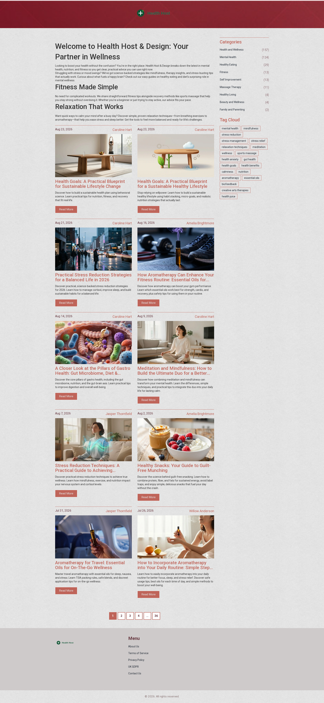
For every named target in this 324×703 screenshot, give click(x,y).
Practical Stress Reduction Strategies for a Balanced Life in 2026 (93, 277)
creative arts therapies (235, 190)
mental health (230, 128)
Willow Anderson (201, 511)
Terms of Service (138, 653)
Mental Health (228, 57)
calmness (227, 171)
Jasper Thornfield (119, 414)
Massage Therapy (230, 87)
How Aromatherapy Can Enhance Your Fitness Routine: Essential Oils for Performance (175, 277)
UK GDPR (133, 666)
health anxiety (230, 159)
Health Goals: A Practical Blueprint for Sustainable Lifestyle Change (90, 184)
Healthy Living (228, 94)
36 (156, 616)
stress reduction (231, 134)
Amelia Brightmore (200, 223)
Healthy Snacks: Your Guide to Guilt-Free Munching (174, 468)
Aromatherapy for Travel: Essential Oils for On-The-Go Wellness (90, 565)
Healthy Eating (228, 64)
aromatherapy (230, 177)
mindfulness (251, 128)
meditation (259, 147)
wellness (227, 153)
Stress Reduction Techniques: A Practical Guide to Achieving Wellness (87, 468)
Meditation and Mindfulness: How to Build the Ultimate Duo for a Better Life (174, 371)
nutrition (243, 171)
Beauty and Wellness (232, 102)
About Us (133, 646)
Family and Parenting (232, 109)
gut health (250, 159)
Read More (66, 209)
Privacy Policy (136, 659)
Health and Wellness (232, 49)
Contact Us (134, 673)
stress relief (258, 140)
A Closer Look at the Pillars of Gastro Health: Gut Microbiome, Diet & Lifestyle (92, 371)
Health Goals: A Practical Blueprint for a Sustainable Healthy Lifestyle (172, 184)
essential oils (251, 177)
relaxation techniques (234, 147)
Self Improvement (230, 79)
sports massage (246, 153)
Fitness (224, 72)
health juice (228, 196)
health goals (229, 165)
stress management (234, 140)
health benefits (250, 165)
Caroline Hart (122, 130)
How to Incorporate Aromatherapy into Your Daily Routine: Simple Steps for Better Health (174, 565)
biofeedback (229, 184)
